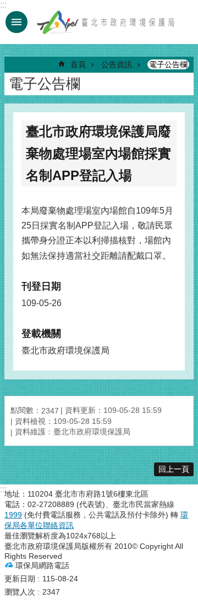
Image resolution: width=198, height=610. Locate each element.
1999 (13, 514)
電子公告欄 (168, 64)
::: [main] (7, 53)
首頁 (78, 64)
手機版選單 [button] (17, 22)
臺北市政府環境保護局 (106, 22)
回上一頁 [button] (173, 469)
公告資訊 (116, 64)
